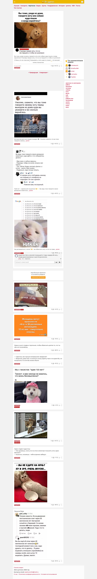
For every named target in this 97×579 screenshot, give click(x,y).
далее (27, 140)
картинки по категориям (73, 83)
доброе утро (69, 98)
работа (68, 84)
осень (67, 105)
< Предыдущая (33, 72)
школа (67, 102)
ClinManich (74, 65)
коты (67, 91)
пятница (68, 88)
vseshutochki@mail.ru (31, 572)
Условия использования (49, 574)
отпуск (68, 103)
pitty (19, 258)
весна (67, 93)
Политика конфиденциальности (29, 574)
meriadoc (74, 74)
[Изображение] (56, 262)
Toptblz (73, 77)
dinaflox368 (74, 68)
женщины (69, 86)
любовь (68, 90)
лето (67, 97)
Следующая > (43, 72)
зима (67, 107)
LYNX (72, 71)
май (67, 95)
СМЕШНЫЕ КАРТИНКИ (38, 277)
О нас (16, 574)
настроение (69, 100)
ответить (27, 258)
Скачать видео (18, 567)
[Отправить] (59, 262)
